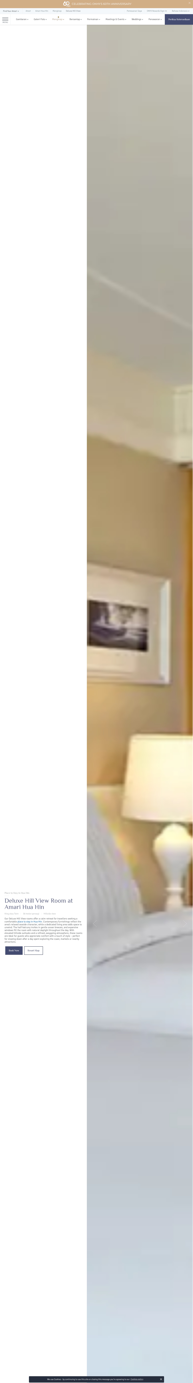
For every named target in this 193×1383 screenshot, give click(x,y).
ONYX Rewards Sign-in (157, 11)
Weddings (136, 19)
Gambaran (21, 19)
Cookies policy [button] (137, 1379)
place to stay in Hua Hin (29, 921)
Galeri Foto (39, 19)
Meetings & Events (115, 19)
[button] (11, 11)
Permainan (92, 19)
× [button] (161, 1379)
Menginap (57, 19)
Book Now (14, 950)
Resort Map (34, 950)
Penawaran (154, 19)
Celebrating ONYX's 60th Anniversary (101, 4)
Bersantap (75, 19)
